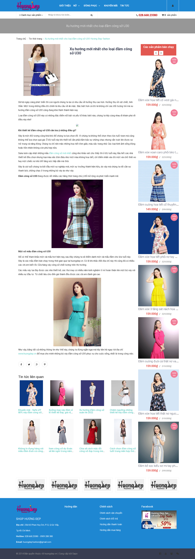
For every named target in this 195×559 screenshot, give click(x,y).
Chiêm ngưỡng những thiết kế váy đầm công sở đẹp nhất (121, 412)
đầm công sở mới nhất (60, 153)
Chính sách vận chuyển (111, 513)
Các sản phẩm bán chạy (158, 47)
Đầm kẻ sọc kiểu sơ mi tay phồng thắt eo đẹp (166, 465)
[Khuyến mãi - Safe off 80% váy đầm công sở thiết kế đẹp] (31, 393)
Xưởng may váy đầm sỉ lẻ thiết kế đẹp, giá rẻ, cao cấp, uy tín (61, 412)
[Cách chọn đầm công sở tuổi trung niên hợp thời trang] (123, 432)
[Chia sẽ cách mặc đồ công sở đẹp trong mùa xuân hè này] (92, 432)
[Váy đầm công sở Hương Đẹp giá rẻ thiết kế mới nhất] (35, 5)
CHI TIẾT (158, 80)
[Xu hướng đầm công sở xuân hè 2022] (92, 393)
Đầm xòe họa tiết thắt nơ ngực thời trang (163, 413)
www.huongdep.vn (27, 353)
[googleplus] (170, 554)
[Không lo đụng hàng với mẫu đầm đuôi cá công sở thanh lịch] (31, 432)
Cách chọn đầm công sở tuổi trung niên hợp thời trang (123, 451)
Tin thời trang (35, 38)
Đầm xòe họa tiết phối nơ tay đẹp (159, 257)
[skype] (176, 554)
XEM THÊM (158, 73)
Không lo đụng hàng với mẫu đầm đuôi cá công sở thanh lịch (30, 451)
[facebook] (158, 554)
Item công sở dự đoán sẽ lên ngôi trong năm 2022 (60, 451)
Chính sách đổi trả (109, 518)
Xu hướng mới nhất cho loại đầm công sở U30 (101, 51)
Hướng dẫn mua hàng (110, 530)
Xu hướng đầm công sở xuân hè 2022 (91, 411)
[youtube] (164, 554)
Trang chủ (21, 38)
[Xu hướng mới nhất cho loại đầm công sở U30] (41, 70)
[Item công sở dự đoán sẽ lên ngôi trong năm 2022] (62, 432)
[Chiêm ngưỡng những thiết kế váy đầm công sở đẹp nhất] (123, 393)
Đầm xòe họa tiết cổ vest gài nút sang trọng (165, 100)
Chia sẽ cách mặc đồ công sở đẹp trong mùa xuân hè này (91, 451)
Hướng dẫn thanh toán (111, 524)
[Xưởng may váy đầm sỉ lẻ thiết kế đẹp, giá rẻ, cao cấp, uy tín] (62, 393)
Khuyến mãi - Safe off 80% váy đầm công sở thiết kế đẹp (30, 412)
